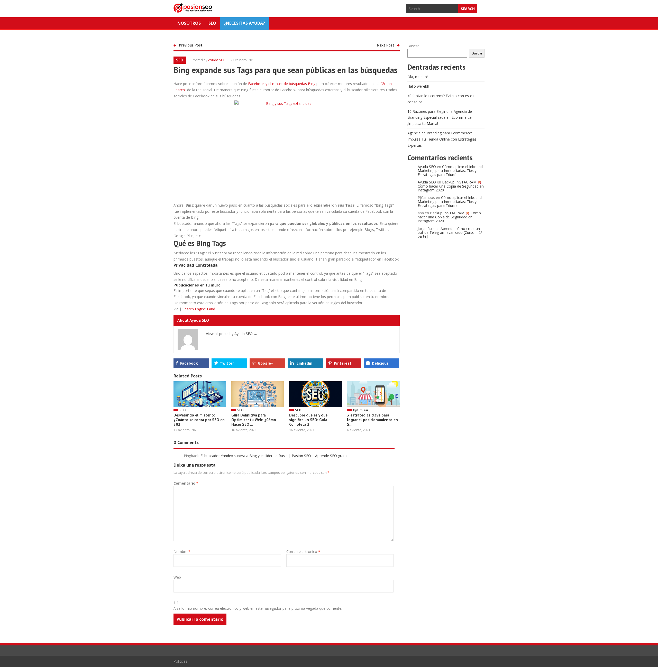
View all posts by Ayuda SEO (231, 333)
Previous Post (191, 45)
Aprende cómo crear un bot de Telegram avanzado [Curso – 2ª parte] (450, 232)
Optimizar (360, 410)
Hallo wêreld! (418, 86)
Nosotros (189, 23)
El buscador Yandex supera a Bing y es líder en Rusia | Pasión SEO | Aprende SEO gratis (273, 455)
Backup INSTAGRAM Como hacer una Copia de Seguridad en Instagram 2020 (451, 186)
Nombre (181, 551)
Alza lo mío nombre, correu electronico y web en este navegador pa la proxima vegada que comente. (257, 608)
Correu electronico (303, 551)
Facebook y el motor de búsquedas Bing (281, 83)
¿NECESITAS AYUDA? (244, 23)
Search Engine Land (198, 309)
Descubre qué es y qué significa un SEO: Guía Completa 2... (308, 420)
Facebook (189, 363)
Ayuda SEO (216, 60)
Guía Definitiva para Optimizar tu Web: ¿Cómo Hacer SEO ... (253, 420)
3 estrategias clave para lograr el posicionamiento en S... (372, 420)
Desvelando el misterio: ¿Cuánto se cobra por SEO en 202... (199, 420)
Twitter (227, 363)
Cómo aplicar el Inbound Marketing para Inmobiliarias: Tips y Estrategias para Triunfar (450, 170)
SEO (212, 23)
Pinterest (342, 363)
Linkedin (304, 363)
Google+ (265, 363)
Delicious (380, 363)
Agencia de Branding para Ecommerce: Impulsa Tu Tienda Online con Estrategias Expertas (442, 139)
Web (177, 577)
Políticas (180, 661)
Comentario (185, 483)
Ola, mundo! (417, 76)
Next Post (385, 45)
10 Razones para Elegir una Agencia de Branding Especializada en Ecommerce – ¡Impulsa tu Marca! (441, 117)
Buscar (413, 45)
